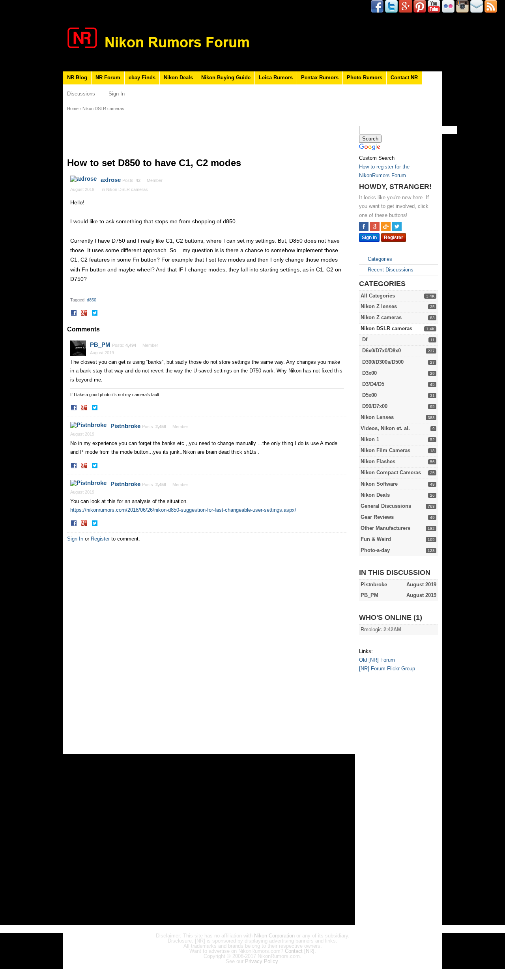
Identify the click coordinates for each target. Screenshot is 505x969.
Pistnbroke (125, 426)
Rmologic (371, 629)
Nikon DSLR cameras (386, 328)
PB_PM (100, 344)
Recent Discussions (389, 270)
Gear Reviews (377, 517)
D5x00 (369, 395)
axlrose (111, 179)
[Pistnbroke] (88, 425)
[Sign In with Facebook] (363, 226)
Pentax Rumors (320, 77)
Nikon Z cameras (381, 317)
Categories (379, 259)
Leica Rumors (276, 77)
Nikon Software (379, 484)
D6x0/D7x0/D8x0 (381, 351)
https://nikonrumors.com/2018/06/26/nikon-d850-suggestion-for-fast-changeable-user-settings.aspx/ (183, 510)
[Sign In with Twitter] (397, 226)
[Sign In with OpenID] (386, 226)
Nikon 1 (370, 439)
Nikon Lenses (377, 417)
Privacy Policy (261, 961)
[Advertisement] (390, 800)
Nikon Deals (178, 77)
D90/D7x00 (374, 406)
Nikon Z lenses (379, 306)
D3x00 (369, 373)
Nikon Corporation (274, 936)
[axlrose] (83, 179)
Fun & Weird (376, 539)
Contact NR (404, 77)
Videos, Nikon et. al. (385, 428)
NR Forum (107, 77)
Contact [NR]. (300, 951)
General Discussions (386, 506)
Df (364, 339)
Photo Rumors (364, 77)
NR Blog (77, 77)
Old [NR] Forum (377, 660)
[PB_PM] (78, 348)
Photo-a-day (375, 550)
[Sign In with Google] (375, 226)
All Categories (378, 296)
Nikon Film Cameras (385, 450)
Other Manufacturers (385, 528)
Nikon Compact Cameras (391, 472)
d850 (91, 299)
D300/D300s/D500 (383, 362)
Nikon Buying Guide (226, 77)
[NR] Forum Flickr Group (387, 669)
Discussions (81, 94)
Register (393, 237)
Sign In (116, 94)
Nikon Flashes (378, 461)
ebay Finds (142, 77)
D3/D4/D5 (373, 384)
